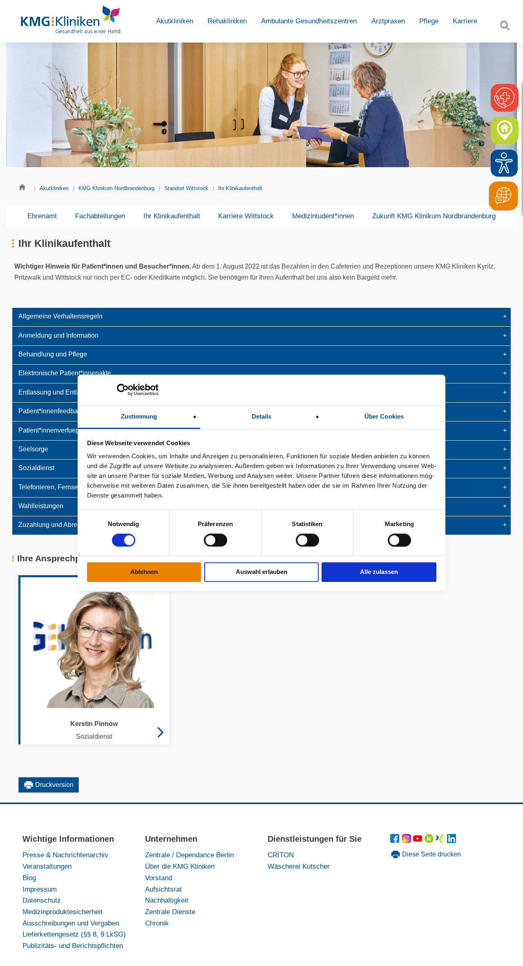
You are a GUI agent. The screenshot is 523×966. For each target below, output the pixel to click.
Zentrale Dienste (170, 912)
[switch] (215, 540)
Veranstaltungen (47, 866)
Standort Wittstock (186, 188)
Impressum (39, 889)
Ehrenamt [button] (42, 216)
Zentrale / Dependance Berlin (189, 855)
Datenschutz (41, 900)
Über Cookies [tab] (384, 416)
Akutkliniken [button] (174, 21)
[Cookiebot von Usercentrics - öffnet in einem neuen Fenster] (123, 389)
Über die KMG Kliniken (180, 866)
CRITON (281, 855)
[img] (504, 163)
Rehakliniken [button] (227, 21)
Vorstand (158, 878)
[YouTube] (419, 840)
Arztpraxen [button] (388, 21)
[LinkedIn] (452, 840)
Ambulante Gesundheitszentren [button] (309, 21)
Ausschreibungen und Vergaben (70, 923)
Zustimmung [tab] (139, 416)
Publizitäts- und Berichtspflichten (72, 945)
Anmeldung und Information (58, 335)
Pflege (428, 21)
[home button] (24, 189)
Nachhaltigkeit (166, 900)
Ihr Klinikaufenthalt (240, 188)
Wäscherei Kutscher (299, 866)
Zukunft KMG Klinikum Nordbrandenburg (434, 216)
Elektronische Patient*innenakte (64, 373)
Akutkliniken (54, 188)
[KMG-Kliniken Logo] (70, 21)
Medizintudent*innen (323, 216)
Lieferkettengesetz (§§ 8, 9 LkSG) (74, 934)
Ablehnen (144, 572)
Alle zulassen (379, 572)
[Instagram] (407, 840)
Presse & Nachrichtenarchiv (65, 855)
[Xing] (441, 840)
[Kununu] (429, 840)
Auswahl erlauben (261, 572)
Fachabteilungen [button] (100, 216)
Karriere (465, 21)
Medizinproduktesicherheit (62, 912)
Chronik (157, 923)
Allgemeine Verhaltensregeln (60, 316)
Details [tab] (262, 416)
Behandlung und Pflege (52, 354)
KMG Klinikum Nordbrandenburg (116, 188)
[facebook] (396, 840)
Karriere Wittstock (246, 216)
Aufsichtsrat (163, 889)
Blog (29, 878)
